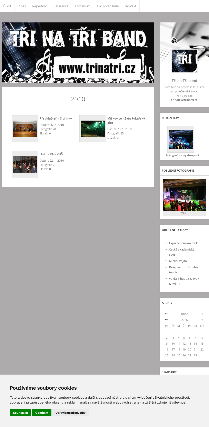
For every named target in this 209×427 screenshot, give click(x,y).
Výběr (184, 213)
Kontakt (130, 6)
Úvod (7, 6)
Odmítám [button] (41, 412)
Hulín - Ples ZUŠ (51, 154)
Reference (61, 6)
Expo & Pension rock (183, 243)
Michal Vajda (178, 261)
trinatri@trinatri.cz (184, 100)
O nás (22, 6)
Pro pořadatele (108, 6)
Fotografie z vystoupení (182, 155)
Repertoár (39, 6)
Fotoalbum (83, 6)
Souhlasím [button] (20, 412)
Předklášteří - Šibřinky (56, 118)
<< (166, 314)
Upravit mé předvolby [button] (71, 412)
